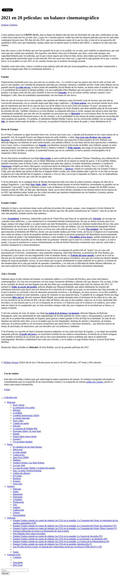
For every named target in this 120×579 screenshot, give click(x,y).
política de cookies (94, 382)
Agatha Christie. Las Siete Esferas (28, 462)
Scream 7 (17, 439)
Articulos (11, 518)
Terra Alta (17, 483)
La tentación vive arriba (24, 407)
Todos (16, 552)
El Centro (17, 476)
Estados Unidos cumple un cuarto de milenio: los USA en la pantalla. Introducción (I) (52, 544)
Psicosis (16, 426)
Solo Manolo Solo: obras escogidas (29, 533)
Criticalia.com (10, 397)
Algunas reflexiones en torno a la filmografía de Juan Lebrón (41, 531)
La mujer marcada (21, 418)
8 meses (16, 481)
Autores (16, 507)
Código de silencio (21, 473)
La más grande (19, 452)
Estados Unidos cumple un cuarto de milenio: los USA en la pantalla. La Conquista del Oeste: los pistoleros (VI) (64, 525)
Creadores (17, 499)
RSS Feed (17, 565)
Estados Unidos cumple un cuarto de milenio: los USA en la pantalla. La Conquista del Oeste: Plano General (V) (65, 528)
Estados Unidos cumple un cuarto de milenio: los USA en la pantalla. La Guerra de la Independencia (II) (61, 541)
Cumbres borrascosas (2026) (26, 415)
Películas (17, 489)
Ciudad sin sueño (21, 423)
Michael (16, 410)
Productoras (18, 502)
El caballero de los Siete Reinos (27, 447)
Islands (16, 434)
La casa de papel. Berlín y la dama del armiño (34, 468)
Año (15, 504)
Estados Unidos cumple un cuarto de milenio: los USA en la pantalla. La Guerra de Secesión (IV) (58, 536)
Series (10, 444)
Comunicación (13, 554)
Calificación (18, 510)
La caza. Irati (19, 465)
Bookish (17, 478)
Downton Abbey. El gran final (27, 431)
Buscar (5, 573)
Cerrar (7, 389)
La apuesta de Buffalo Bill (25, 428)
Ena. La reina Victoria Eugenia (27, 470)
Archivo (11, 486)
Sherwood (17, 449)
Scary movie (18, 405)
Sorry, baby (18, 420)
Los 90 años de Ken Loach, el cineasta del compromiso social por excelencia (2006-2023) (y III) (57, 546)
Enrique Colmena (9, 25)
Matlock (16, 460)
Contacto (17, 557)
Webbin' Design (11, 362)
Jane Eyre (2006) (21, 457)
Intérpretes (18, 494)
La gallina (17, 413)
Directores (17, 497)
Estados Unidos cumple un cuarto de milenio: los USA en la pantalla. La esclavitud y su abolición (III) (60, 539)
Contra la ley (19, 455)
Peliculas (11, 402)
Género (16, 512)
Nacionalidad (19, 515)
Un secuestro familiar (22, 441)
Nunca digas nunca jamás (24, 436)
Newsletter (18, 562)
